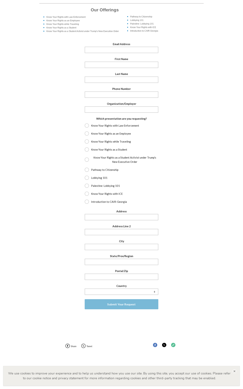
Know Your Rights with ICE (107, 193)
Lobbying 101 (99, 177)
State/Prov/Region (121, 256)
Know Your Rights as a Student (109, 149)
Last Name (121, 73)
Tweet (89, 346)
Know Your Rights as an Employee (111, 133)
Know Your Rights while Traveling (111, 141)
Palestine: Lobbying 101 (105, 185)
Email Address (121, 44)
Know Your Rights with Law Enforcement (115, 125)
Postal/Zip (121, 271)
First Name (121, 59)
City (121, 241)
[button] (234, 371)
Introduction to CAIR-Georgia (109, 201)
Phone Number (121, 88)
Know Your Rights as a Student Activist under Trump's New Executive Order (124, 159)
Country (121, 285)
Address (121, 211)
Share (73, 346)
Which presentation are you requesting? (121, 118)
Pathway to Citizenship (104, 169)
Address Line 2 (121, 226)
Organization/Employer (121, 103)
